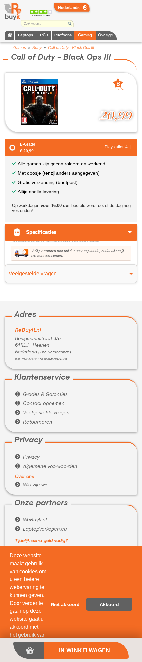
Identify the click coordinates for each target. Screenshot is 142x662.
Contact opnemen (40, 403)
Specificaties (41, 232)
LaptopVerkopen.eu (41, 529)
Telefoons (63, 35)
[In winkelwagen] (28, 650)
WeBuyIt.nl (31, 520)
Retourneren (33, 422)
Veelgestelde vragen (42, 413)
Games (19, 47)
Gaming (85, 35)
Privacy (27, 457)
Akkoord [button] (109, 604)
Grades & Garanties (41, 394)
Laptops (25, 35)
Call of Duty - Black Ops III (71, 47)
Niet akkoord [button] (65, 604)
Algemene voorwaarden (46, 466)
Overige (105, 35)
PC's (44, 35)
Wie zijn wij (31, 485)
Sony (37, 47)
